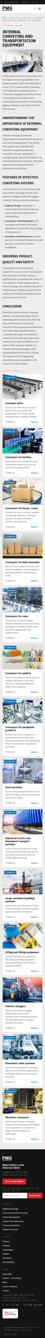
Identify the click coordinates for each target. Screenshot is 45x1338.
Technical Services (10, 1229)
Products (6, 1245)
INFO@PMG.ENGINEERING (11, 1300)
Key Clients (7, 1258)
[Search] (34, 8)
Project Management (11, 1217)
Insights (5, 1254)
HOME (4, 18)
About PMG (7, 1274)
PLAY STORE (28, 1305)
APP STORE (38, 1305)
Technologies (7, 1250)
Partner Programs (10, 1286)
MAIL (17, 1305)
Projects (6, 1241)
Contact (5, 1290)
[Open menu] (40, 8)
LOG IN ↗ (35, 2)
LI (7, 1305)
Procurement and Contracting (14, 1213)
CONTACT (25, 2)
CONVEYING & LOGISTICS (20, 18)
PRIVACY (7, 1334)
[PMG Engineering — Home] (7, 8)
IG (13, 1305)
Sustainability (8, 1262)
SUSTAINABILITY (12, 2)
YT (3, 1305)
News (4, 1282)
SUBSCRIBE (34, 1195)
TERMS (14, 1334)
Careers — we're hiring (11, 1278)
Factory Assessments (11, 1225)
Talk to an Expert (14, 1181)
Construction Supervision (12, 1221)
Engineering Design (10, 1209)
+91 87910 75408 (29, 1300)
